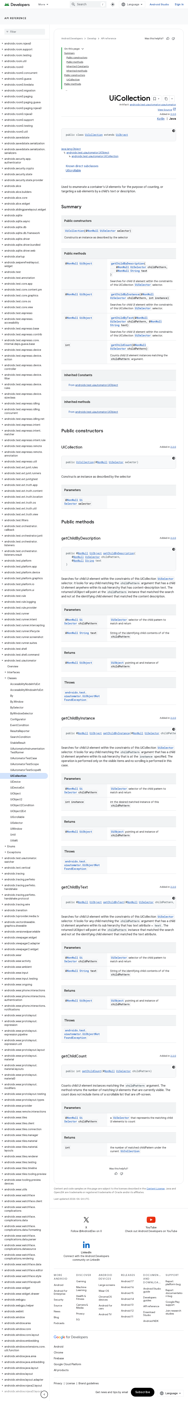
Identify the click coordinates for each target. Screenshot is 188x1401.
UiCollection (94, 134)
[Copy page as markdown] (166, 99)
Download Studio (149, 1313)
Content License (156, 1188)
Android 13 (127, 1304)
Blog (56, 1317)
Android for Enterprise (60, 1292)
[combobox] (88, 4)
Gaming (81, 1281)
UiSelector (108, 230)
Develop (91, 38)
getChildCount (121, 345)
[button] (24, 43)
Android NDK (150, 1321)
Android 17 (127, 1281)
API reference (15, 18)
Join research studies (173, 1312)
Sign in (179, 4)
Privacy (80, 1313)
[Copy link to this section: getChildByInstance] (98, 718)
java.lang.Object (71, 149)
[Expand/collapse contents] (82, 49)
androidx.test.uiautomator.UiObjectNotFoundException (82, 696)
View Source (165, 109)
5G (78, 1319)
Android (58, 1285)
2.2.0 (173, 114)
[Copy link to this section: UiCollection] (86, 447)
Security (58, 1299)
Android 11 (127, 1316)
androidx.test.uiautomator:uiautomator (153, 104)
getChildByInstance (125, 294)
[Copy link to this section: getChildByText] (91, 887)
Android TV (105, 1314)
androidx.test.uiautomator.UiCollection (95, 156)
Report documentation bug (174, 1293)
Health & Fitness (81, 1297)
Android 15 (127, 1293)
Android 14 (127, 1299)
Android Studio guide (152, 1290)
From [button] (93, 385)
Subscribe (142, 1392)
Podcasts (59, 1323)
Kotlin (160, 119)
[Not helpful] (173, 38)
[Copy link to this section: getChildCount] (90, 1056)
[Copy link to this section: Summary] (85, 207)
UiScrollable (73, 170)
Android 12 (127, 1310)
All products (61, 1370)
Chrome (58, 1352)
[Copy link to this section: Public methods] (98, 522)
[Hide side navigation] (44, 1394)
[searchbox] (24, 32)
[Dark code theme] (173, 131)
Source (58, 1305)
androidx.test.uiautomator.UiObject (87, 152)
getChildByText (122, 318)
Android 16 (127, 1287)
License (70, 1383)
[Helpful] (168, 38)
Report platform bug (173, 1283)
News (57, 1311)
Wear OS (104, 1290)
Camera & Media (82, 1306)
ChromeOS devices (105, 1298)
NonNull (92, 230)
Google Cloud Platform (67, 1364)
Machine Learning (81, 1288)
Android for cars (105, 1307)
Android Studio (159, 4)
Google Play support (173, 1303)
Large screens (107, 1285)
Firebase (59, 1358)
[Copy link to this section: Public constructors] (107, 431)
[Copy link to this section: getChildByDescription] (104, 538)
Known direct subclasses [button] (82, 168)
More (41, 4)
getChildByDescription (127, 263)
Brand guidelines (89, 1383)
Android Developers (72, 38)
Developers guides (149, 1299)
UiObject (122, 134)
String (135, 271)
